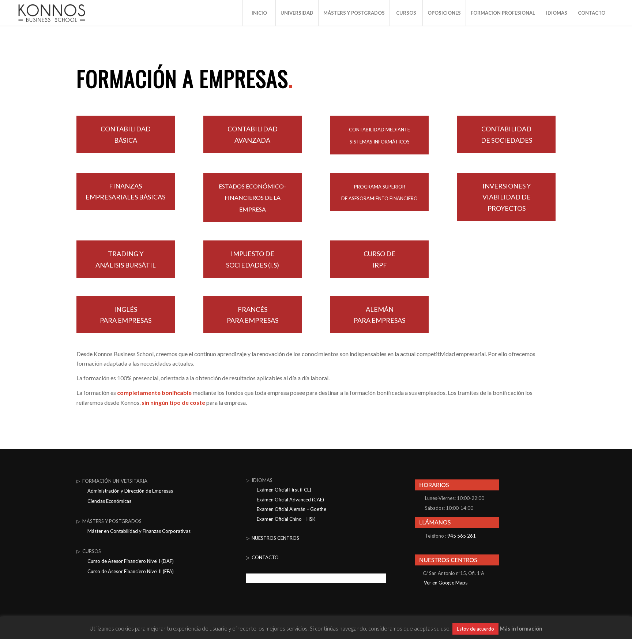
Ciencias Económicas (109, 501)
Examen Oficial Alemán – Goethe (291, 509)
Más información (521, 628)
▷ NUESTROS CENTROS (272, 538)
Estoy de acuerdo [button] (475, 629)
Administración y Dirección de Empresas (130, 491)
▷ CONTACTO (262, 557)
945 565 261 (461, 536)
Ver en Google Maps (445, 583)
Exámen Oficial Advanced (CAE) (290, 499)
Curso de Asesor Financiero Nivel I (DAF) (130, 561)
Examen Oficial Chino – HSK (286, 519)
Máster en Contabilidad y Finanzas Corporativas (139, 531)
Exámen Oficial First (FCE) (284, 490)
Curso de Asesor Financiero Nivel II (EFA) (130, 571)
